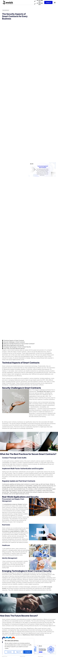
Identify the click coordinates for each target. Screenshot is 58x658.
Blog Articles (6, 10)
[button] (55, 2)
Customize (9, 652)
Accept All (27, 652)
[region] (18, 646)
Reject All (18, 652)
